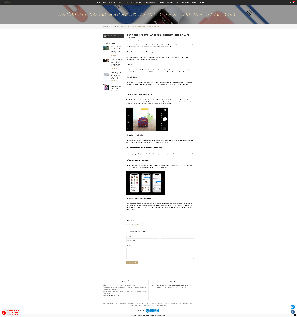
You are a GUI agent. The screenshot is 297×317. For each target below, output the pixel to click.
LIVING (194, 2)
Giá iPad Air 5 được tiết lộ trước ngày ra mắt (116, 86)
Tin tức (201, 2)
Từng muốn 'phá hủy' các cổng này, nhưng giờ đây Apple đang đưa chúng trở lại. (116, 75)
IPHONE (98, 2)
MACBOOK (112, 2)
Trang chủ (106, 26)
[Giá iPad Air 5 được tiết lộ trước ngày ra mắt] (106, 87)
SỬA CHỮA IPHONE (149, 306)
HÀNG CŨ (161, 2)
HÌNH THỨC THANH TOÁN (110, 303)
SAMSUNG (170, 2)
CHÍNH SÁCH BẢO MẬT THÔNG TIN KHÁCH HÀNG (178, 303)
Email (163, 236)
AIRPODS (138, 2)
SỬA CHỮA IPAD (161, 306)
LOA (177, 2)
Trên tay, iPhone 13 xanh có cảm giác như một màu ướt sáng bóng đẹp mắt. (116, 50)
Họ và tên (129, 236)
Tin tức (113, 26)
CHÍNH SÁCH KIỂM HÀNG (134, 306)
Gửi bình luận (132, 262)
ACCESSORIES (185, 2)
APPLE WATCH (129, 2)
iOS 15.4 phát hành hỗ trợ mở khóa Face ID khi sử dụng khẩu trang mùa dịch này (117, 63)
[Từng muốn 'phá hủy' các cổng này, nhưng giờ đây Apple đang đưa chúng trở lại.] (106, 75)
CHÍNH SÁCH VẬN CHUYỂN (127, 303)
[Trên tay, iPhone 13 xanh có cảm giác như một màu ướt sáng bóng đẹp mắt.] (106, 48)
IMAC (120, 2)
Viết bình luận (130, 245)
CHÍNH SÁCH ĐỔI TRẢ (157, 303)
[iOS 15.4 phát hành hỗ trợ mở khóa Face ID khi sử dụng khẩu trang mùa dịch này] (106, 60)
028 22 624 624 (114, 295)
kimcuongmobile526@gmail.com (116, 298)
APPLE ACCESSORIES (150, 2)
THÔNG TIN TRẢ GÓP (142, 303)
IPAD (104, 2)
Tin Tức (133, 221)
